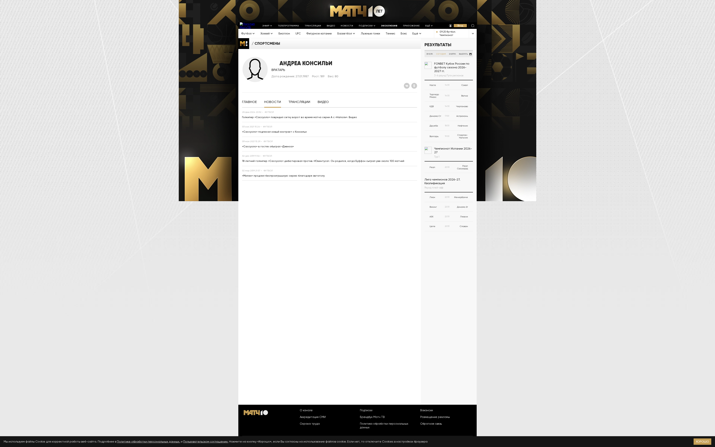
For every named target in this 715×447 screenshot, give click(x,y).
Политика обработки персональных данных (384, 425)
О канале (306, 410)
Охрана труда (310, 423)
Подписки (366, 410)
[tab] (249, 102)
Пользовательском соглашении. (205, 441)
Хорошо (702, 441)
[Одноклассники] (414, 86)
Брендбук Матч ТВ (372, 417)
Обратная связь (431, 423)
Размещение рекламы (435, 417)
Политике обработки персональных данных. (148, 441)
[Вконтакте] (407, 86)
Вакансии (426, 410)
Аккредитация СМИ (313, 417)
